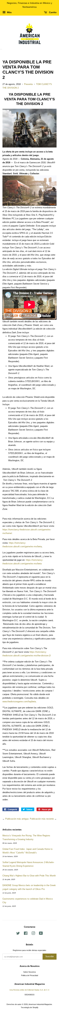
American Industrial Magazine (40, 1004)
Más (9, 12)
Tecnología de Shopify (29, 1007)
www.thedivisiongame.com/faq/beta (19, 701)
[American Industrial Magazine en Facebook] (26, 934)
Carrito (52, 12)
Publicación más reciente (42, 819)
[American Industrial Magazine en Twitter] (18, 934)
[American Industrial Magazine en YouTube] (41, 934)
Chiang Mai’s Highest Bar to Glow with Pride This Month (29, 875)
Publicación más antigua (17, 819)
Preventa (28, 84)
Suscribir (49, 956)
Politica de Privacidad (29, 975)
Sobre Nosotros (29, 972)
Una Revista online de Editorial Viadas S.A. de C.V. (29, 990)
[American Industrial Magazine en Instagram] (33, 934)
